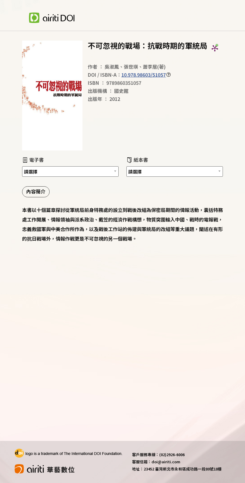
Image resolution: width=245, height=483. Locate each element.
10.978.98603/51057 (143, 74)
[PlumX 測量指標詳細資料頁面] (214, 48)
